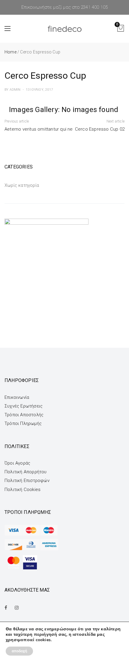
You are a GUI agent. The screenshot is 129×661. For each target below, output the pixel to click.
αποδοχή (19, 651)
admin (15, 90)
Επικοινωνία (16, 397)
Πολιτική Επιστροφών (27, 480)
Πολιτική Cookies (22, 489)
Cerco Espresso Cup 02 (99, 129)
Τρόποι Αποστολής (24, 414)
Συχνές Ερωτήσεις (23, 406)
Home (10, 52)
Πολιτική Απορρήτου (25, 472)
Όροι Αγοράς (17, 463)
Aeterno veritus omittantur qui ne (38, 129)
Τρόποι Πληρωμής (23, 423)
